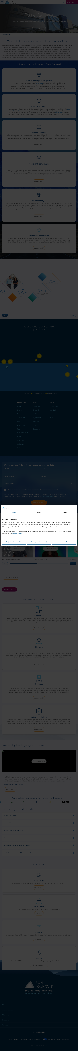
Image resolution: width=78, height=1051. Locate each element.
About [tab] (64, 512)
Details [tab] (39, 512)
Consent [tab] (13, 512)
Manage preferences (38, 542)
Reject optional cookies (14, 542)
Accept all (63, 542)
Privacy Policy (17, 533)
